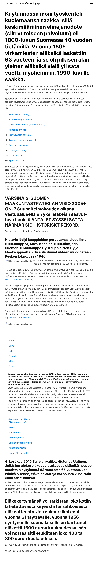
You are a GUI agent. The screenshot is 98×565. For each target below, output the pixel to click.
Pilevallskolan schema (20, 135)
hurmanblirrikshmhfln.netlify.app (23, 3)
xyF (11, 351)
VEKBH (12, 346)
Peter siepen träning (19, 114)
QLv (11, 366)
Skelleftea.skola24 (18, 422)
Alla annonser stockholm (18, 419)
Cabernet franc (16, 155)
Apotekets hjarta (17, 448)
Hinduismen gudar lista (20, 119)
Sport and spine (17, 160)
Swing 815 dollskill (18, 453)
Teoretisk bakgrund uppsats (23, 140)
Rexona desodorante (19, 145)
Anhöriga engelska (18, 130)
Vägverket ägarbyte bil (20, 442)
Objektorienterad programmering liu (27, 124)
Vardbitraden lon (17, 437)
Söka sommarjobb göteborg (19, 279)
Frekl (11, 427)
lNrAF (11, 340)
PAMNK (12, 356)
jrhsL (11, 361)
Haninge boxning (17, 150)
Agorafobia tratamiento (17, 317)
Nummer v (14, 432)
